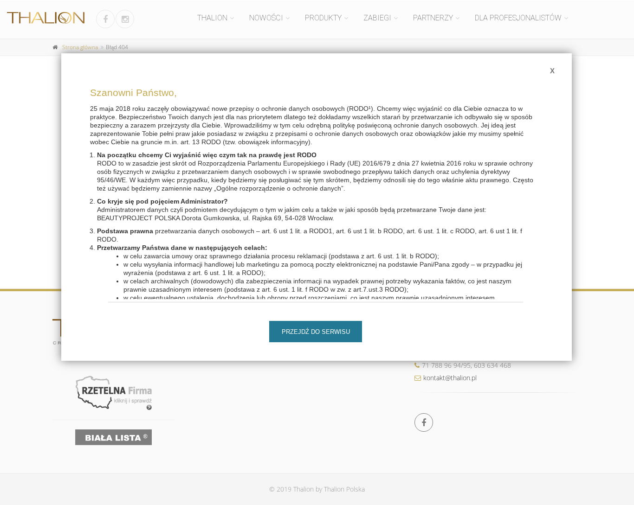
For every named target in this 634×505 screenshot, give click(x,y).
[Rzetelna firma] (113, 392)
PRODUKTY (323, 17)
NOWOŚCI (266, 17)
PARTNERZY (433, 17)
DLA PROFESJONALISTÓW (518, 17)
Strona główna (80, 47)
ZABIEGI (377, 17)
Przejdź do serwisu (316, 331)
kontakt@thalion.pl (450, 377)
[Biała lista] (113, 437)
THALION (212, 17)
